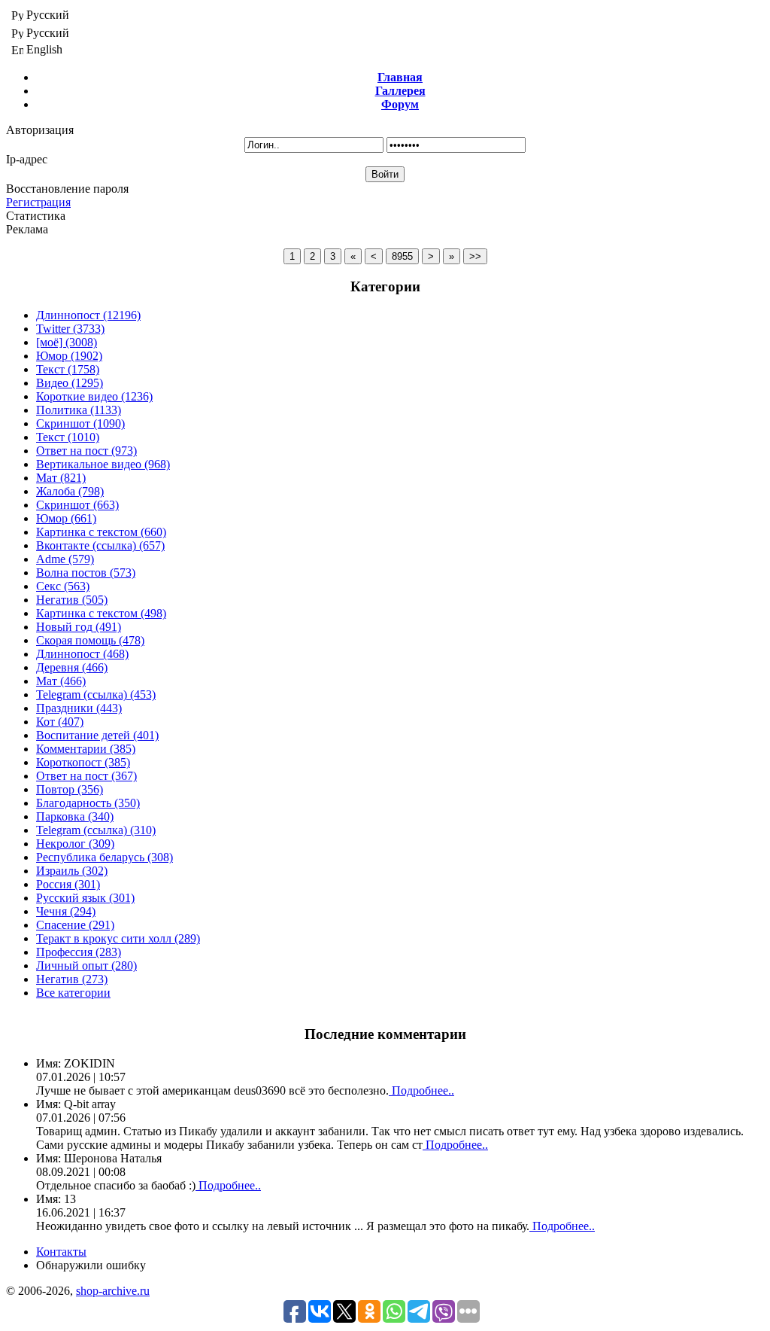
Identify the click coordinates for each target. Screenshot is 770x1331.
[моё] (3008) (66, 342)
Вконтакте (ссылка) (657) (100, 545)
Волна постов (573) (85, 572)
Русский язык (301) (85, 897)
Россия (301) (68, 884)
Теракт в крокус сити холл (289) (118, 938)
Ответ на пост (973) (86, 450)
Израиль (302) (72, 870)
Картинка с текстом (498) (101, 613)
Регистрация (38, 202)
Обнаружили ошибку (91, 1265)
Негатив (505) (72, 599)
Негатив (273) (72, 979)
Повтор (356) (69, 789)
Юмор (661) (66, 518)
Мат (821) (61, 477)
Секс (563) (62, 586)
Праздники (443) (79, 708)
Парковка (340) (75, 816)
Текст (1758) (67, 369)
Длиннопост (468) (82, 653)
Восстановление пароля (67, 188)
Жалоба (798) (70, 491)
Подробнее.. (421, 1090)
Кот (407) (59, 721)
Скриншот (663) (77, 504)
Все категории (73, 992)
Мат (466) (61, 681)
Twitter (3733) (70, 328)
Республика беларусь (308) (104, 857)
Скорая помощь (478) (90, 640)
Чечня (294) (65, 911)
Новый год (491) (78, 626)
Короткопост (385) (83, 762)
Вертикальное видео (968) (103, 464)
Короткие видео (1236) (94, 396)
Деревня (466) (72, 667)
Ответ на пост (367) (86, 775)
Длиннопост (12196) (88, 315)
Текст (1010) (67, 437)
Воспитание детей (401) (97, 735)
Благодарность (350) (88, 802)
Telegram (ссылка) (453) (96, 694)
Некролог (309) (75, 843)
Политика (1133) (78, 410)
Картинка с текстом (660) (101, 531)
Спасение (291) (75, 924)
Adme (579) (65, 559)
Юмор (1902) (69, 355)
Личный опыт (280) (86, 965)
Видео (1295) (69, 382)
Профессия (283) (78, 952)
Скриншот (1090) (80, 423)
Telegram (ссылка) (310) (96, 830)
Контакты (61, 1251)
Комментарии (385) (85, 748)
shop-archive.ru (113, 1290)
